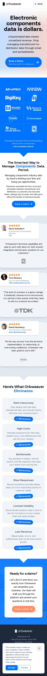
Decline (24, 667)
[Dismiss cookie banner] (39, 648)
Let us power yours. (23, 146)
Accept (11, 667)
